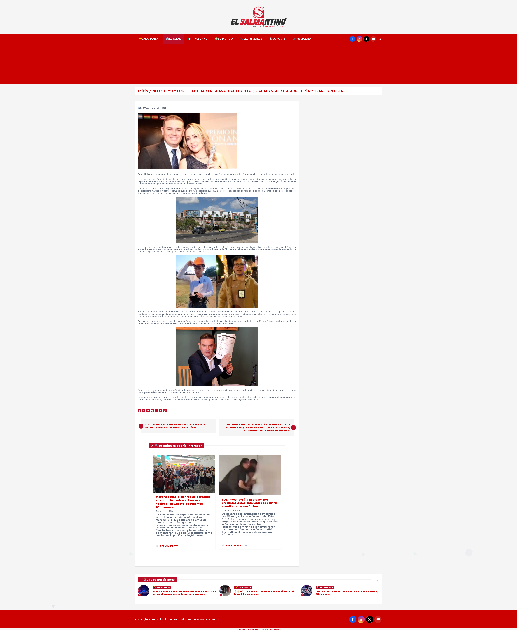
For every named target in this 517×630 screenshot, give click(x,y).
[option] (177, 590)
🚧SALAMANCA (148, 38)
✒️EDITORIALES (251, 38)
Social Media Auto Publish (246, 629)
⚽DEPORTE (277, 38)
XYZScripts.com (274, 629)
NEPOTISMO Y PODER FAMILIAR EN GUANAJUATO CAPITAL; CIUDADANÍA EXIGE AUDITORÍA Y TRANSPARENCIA (248, 91)
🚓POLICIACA (302, 38)
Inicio (143, 91)
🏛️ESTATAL (173, 38)
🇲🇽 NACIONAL (197, 38)
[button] (373, 580)
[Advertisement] (258, 64)
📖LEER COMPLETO (167, 546)
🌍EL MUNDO (224, 38)
